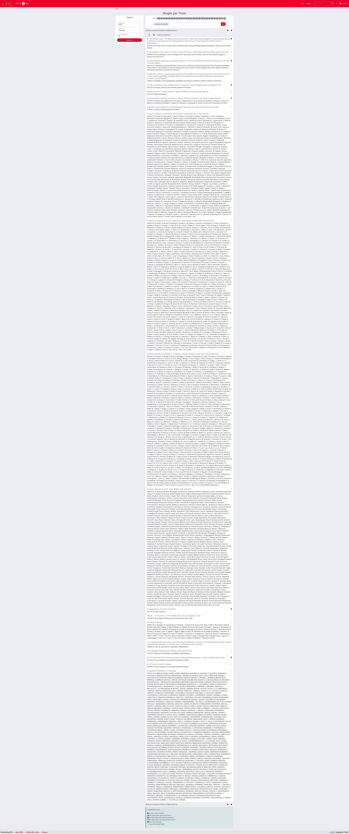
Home (302, 4)
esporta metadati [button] (164, 35)
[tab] (149, 35)
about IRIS (19, 832)
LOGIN (345, 4)
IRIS (117, 9)
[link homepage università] (22, 3)
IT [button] (336, 4)
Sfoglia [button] (308, 4)
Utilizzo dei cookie (32, 832)
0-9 (159, 18)
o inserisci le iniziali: (161, 24)
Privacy (44, 832)
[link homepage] (6, 3)
